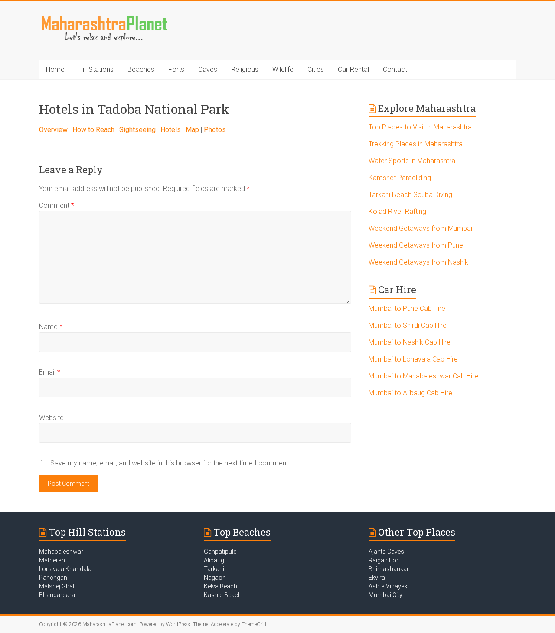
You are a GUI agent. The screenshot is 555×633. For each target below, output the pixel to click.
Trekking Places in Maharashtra (416, 144)
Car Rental (353, 69)
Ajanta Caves (386, 551)
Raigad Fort (384, 560)
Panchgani (54, 577)
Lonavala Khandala (65, 568)
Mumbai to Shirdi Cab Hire (408, 325)
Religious (244, 69)
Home (55, 69)
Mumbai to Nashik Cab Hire (410, 342)
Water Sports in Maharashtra (412, 161)
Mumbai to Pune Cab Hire (407, 308)
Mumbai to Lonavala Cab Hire (413, 359)
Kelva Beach (220, 586)
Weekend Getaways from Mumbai (420, 228)
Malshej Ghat (57, 586)
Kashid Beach (223, 594)
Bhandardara (57, 594)
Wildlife (283, 69)
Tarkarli (214, 568)
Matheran (52, 560)
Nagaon (215, 577)
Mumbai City (385, 594)
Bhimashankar (389, 568)
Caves (207, 69)
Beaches (140, 69)
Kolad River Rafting (397, 211)
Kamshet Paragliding (400, 178)
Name (50, 327)
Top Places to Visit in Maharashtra (420, 127)
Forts (176, 69)
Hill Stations (96, 69)
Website (51, 417)
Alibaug (214, 560)
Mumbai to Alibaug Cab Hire (410, 393)
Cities (315, 69)
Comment (56, 205)
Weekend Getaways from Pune (416, 245)
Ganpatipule (220, 551)
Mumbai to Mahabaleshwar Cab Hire (423, 376)
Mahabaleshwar (61, 551)
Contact (395, 69)
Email (49, 372)
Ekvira (377, 577)
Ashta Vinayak (388, 586)
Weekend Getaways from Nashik (418, 262)
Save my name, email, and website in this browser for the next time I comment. (170, 463)
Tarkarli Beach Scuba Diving (410, 195)
